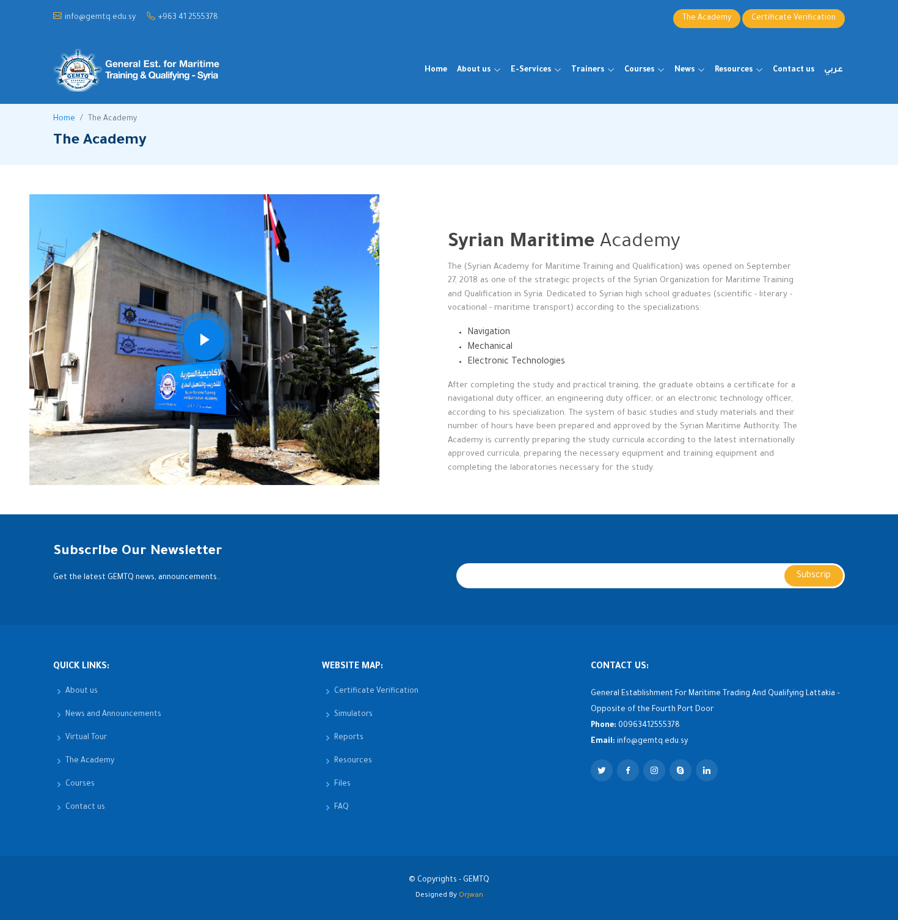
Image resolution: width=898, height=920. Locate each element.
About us (81, 691)
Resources (353, 761)
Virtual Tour (86, 738)
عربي (833, 70)
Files (342, 784)
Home (436, 70)
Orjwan (471, 896)
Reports (348, 738)
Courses (80, 784)
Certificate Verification (793, 18)
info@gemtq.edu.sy (100, 18)
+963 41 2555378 (188, 18)
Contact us (793, 70)
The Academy (706, 18)
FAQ (341, 807)
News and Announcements (113, 714)
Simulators (353, 714)
